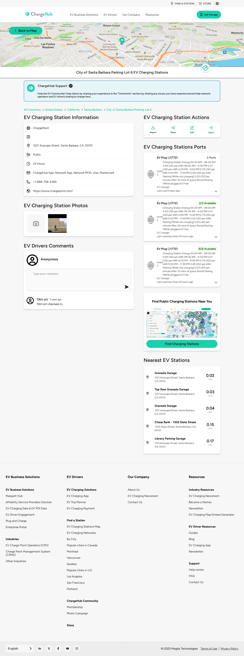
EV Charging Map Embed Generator (211, 514)
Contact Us (135, 502)
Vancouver (73, 557)
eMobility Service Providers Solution (29, 502)
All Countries (32, 109)
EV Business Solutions (20, 489)
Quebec (72, 564)
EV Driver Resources (202, 526)
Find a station (184, 3)
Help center (196, 569)
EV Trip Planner (76, 502)
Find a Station (76, 520)
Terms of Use (209, 648)
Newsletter (196, 508)
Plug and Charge (16, 521)
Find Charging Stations (182, 344)
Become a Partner (200, 502)
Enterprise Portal (16, 527)
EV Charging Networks (81, 532)
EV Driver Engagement (20, 514)
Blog (192, 539)
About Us (134, 489)
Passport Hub (14, 496)
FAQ (192, 576)
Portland (72, 589)
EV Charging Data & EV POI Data (26, 508)
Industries (12, 539)
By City (71, 539)
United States (54, 109)
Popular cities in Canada (82, 545)
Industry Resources (201, 489)
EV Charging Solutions (81, 489)
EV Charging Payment (81, 508)
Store (207, 3)
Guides (193, 532)
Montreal (72, 551)
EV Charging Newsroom (143, 496)
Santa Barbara (93, 109)
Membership (75, 607)
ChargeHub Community (82, 601)
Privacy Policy (229, 648)
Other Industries (16, 561)
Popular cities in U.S (79, 570)
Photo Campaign (77, 613)
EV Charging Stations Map (83, 526)
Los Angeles (74, 576)
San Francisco (76, 582)
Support (194, 563)
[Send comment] (127, 287)
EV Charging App (78, 496)
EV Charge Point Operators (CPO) (27, 545)
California (73, 109)
